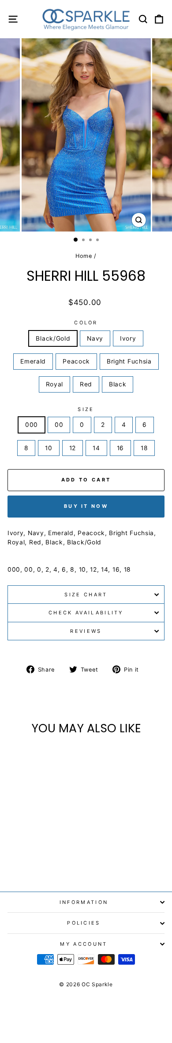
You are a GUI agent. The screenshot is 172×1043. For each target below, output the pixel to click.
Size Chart (85, 594)
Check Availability (86, 613)
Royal (54, 384)
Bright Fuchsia (129, 361)
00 (59, 424)
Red (86, 384)
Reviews (85, 631)
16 (120, 448)
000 (31, 424)
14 (96, 448)
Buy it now (86, 506)
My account (83, 944)
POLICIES (84, 923)
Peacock (76, 361)
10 (48, 448)
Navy (95, 338)
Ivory (128, 338)
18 (144, 448)
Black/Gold (53, 338)
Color (86, 323)
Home (83, 256)
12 (72, 448)
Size (86, 409)
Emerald (33, 361)
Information (84, 902)
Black (117, 384)
